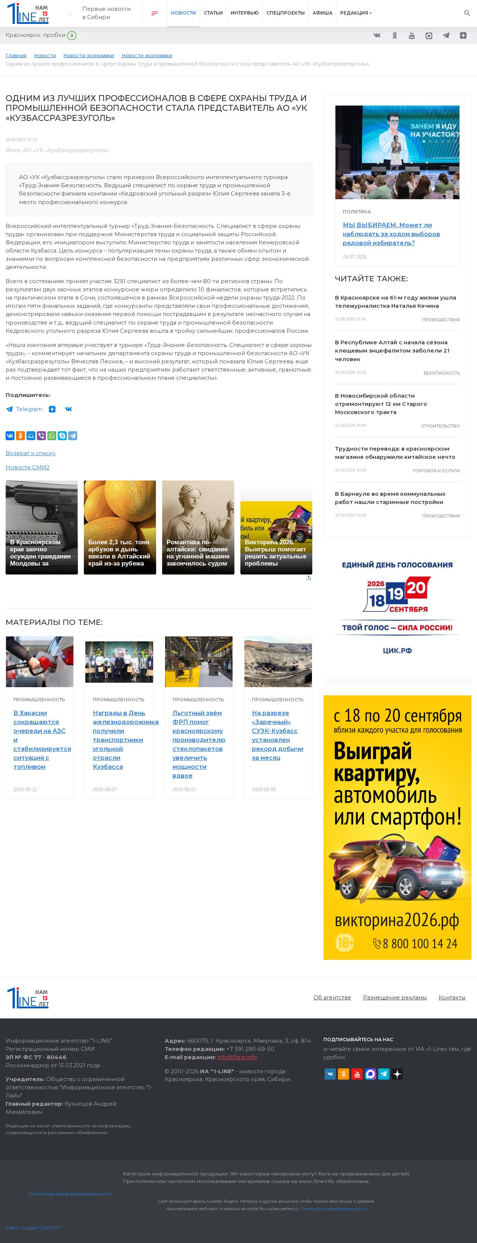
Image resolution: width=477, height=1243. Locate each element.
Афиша (322, 13)
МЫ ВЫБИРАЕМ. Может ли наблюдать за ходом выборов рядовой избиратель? (391, 234)
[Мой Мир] (30, 435)
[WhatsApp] (51, 435)
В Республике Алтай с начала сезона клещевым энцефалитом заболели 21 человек (392, 350)
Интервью (245, 13)
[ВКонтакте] (10, 435)
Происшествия (441, 319)
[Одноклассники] (20, 435)
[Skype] (62, 435)
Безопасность (442, 373)
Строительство (440, 426)
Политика (357, 212)
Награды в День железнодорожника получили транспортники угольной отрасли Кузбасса (126, 740)
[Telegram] (72, 435)
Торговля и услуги (436, 470)
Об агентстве (332, 997)
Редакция (354, 13)
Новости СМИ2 (28, 467)
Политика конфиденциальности (69, 1194)
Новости (183, 13)
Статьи (213, 13)
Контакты (452, 997)
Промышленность (39, 699)
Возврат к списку (31, 453)
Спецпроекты (285, 13)
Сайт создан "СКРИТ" (33, 1228)
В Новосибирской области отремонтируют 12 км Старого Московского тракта (381, 404)
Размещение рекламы (395, 997)
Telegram (29, 409)
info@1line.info (237, 1057)
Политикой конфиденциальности (333, 1208)
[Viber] (41, 435)
